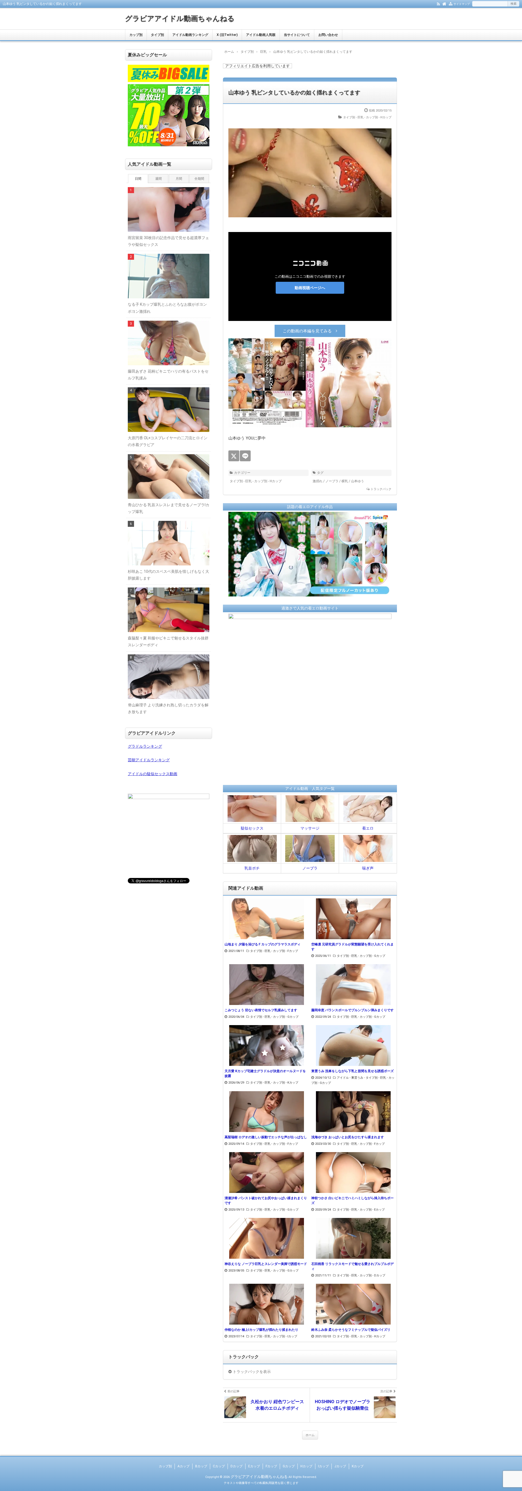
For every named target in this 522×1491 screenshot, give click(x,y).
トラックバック (381, 489)
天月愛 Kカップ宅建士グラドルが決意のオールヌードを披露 (265, 1073)
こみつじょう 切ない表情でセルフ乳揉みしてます (261, 1010)
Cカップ (219, 1466)
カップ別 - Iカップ (285, 1336)
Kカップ (357, 1466)
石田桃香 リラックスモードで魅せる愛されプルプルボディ (352, 1266)
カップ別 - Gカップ (372, 956)
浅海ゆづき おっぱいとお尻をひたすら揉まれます (347, 1137)
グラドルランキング (145, 746)
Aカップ (183, 1466)
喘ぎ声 (368, 868)
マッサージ (309, 828)
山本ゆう (357, 481)
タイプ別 (157, 35)
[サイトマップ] (450, 3)
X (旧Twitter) (227, 35)
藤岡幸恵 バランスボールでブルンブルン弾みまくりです (352, 1010)
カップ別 (135, 35)
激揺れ (317, 481)
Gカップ (289, 1466)
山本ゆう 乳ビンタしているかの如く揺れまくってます (294, 92)
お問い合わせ (328, 35)
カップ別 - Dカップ (372, 1275)
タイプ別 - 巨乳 (353, 117)
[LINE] (245, 455)
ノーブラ (331, 481)
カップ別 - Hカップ (378, 117)
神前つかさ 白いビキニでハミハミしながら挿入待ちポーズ (352, 1200)
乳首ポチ (252, 868)
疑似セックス (252, 828)
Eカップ (254, 1466)
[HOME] (444, 3)
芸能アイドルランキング (149, 760)
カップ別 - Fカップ (285, 951)
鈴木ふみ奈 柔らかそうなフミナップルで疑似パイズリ (350, 1330)
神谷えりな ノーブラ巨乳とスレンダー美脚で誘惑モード (266, 1264)
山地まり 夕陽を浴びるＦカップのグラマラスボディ (262, 944)
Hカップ (306, 1466)
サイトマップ (461, 3)
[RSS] (438, 3)
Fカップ (271, 1466)
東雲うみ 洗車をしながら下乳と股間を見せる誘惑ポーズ (352, 1071)
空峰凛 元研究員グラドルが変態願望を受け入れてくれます (352, 946)
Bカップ (201, 1466)
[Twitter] (233, 455)
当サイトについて (297, 35)
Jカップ (340, 1466)
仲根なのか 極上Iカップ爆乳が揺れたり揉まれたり (261, 1330)
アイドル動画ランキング (190, 35)
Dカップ (237, 1466)
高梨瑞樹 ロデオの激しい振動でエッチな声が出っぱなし (266, 1137)
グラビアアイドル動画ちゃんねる (180, 18)
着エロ (368, 828)
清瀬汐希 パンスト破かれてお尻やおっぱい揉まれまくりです (266, 1200)
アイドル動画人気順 (260, 35)
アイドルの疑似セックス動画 (152, 774)
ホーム (310, 1435)
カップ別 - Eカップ (372, 1209)
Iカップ (323, 1466)
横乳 (344, 481)
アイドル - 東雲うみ (350, 1077)
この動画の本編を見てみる (307, 331)
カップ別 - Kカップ (285, 1082)
